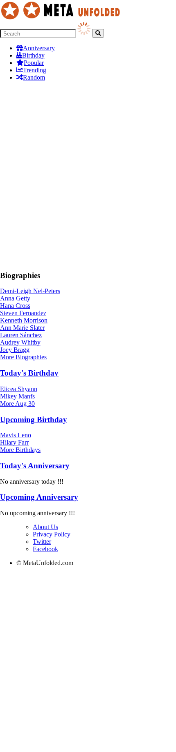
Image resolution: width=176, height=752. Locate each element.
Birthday (33, 55)
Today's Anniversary (35, 465)
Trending (34, 70)
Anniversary (39, 47)
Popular (34, 62)
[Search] (98, 33)
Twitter (42, 541)
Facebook (45, 548)
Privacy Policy (51, 534)
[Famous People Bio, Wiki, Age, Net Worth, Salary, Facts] (62, 18)
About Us (45, 526)
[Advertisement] (88, 175)
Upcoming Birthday (33, 419)
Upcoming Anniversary (39, 497)
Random (34, 77)
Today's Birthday (29, 373)
